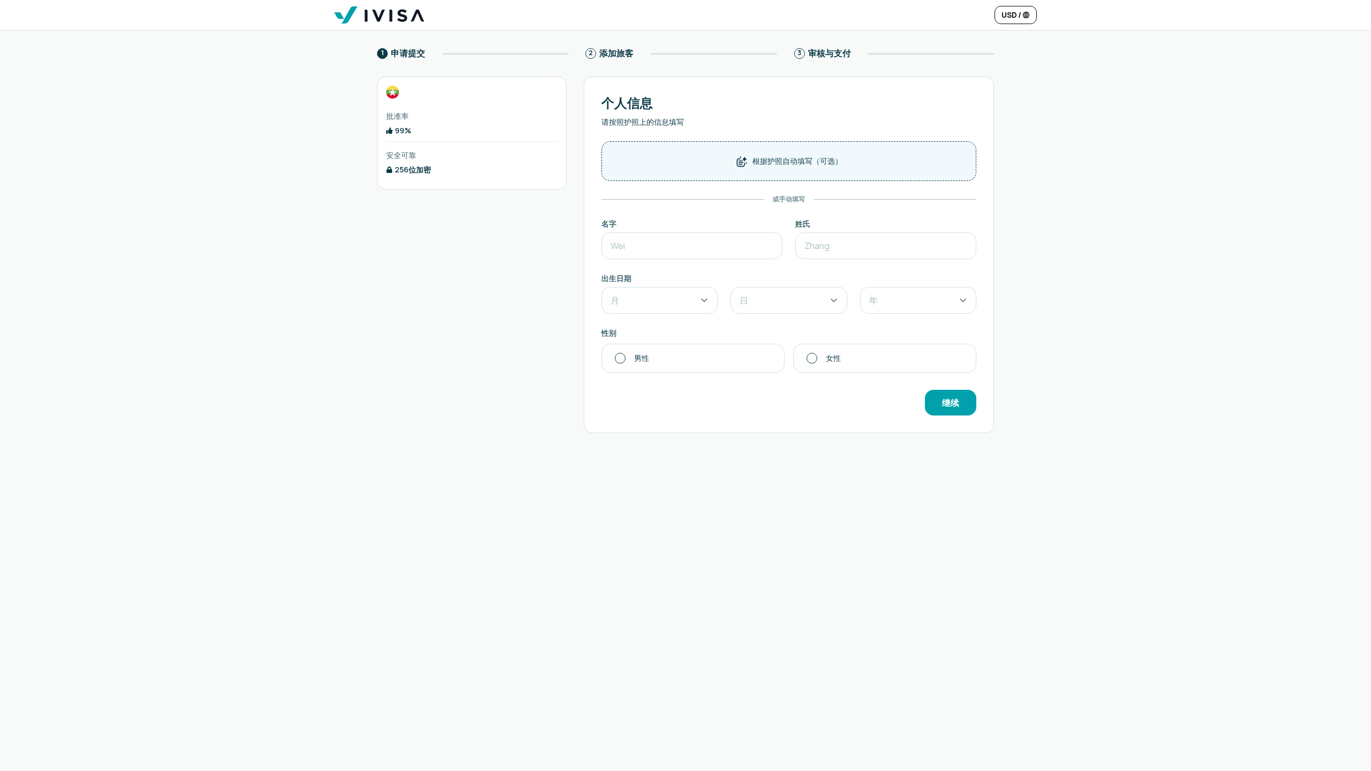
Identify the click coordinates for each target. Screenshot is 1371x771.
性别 (608, 333)
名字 (608, 223)
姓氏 (802, 223)
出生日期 (616, 278)
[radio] (693, 358)
